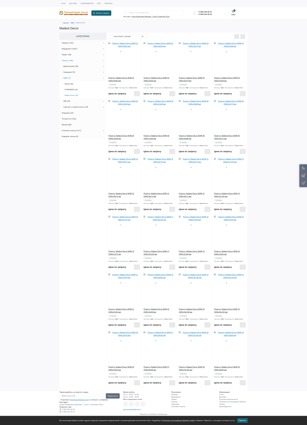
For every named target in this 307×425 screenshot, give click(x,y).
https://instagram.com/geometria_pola (125, 404)
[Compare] (138, 48)
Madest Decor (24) (71, 95)
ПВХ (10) (66, 101)
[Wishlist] (138, 44)
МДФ (72, 23)
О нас (63, 3)
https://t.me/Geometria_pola (143, 404)
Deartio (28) (69, 84)
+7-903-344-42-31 (205, 12)
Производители (87, 3)
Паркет (174, 399)
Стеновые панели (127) (71, 130)
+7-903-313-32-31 (205, 14)
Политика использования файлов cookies (178, 420)
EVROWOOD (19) (71, 90)
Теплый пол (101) (69, 119)
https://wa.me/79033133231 (131, 404)
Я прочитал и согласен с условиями (84, 400)
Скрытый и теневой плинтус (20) (75, 107)
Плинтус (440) (67, 60)
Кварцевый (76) (69, 72)
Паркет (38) (66, 55)
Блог (99, 3)
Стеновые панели (178, 406)
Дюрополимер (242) (70, 66)
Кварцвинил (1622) (69, 49)
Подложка (175, 404)
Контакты (108, 3)
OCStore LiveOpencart (158, 414)
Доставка (73, 3)
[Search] (126, 12)
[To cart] (137, 93)
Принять (242, 420)
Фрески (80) (66, 125)
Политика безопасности (79, 400)
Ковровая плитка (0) (70, 136)
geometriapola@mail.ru (132, 409)
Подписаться (113, 396)
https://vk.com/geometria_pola (137, 404)
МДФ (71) (66, 78)
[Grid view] (242, 36)
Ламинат (174, 394)
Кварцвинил (176, 397)
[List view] (236, 36)
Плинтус (66, 23)
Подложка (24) (68, 113)
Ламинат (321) (68, 43)
